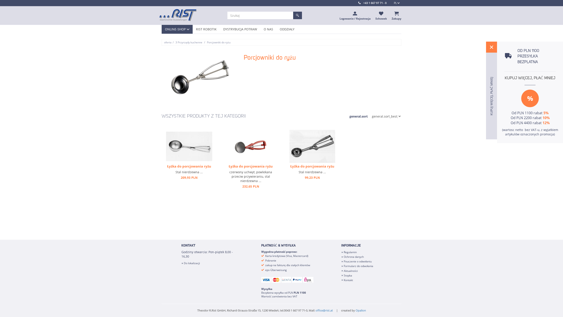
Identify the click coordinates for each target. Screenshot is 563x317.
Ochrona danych (354, 257)
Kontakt (348, 280)
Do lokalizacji (192, 263)
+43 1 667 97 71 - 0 (375, 3)
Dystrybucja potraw (240, 29)
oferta (168, 42)
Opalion (361, 310)
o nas (268, 29)
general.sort (358, 116)
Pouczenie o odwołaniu (358, 261)
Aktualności (351, 271)
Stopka (348, 275)
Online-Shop (175, 29)
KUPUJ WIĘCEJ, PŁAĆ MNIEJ (530, 78)
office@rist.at (324, 310)
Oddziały (287, 29)
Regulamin (350, 252)
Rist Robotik (206, 29)
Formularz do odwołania (358, 266)
